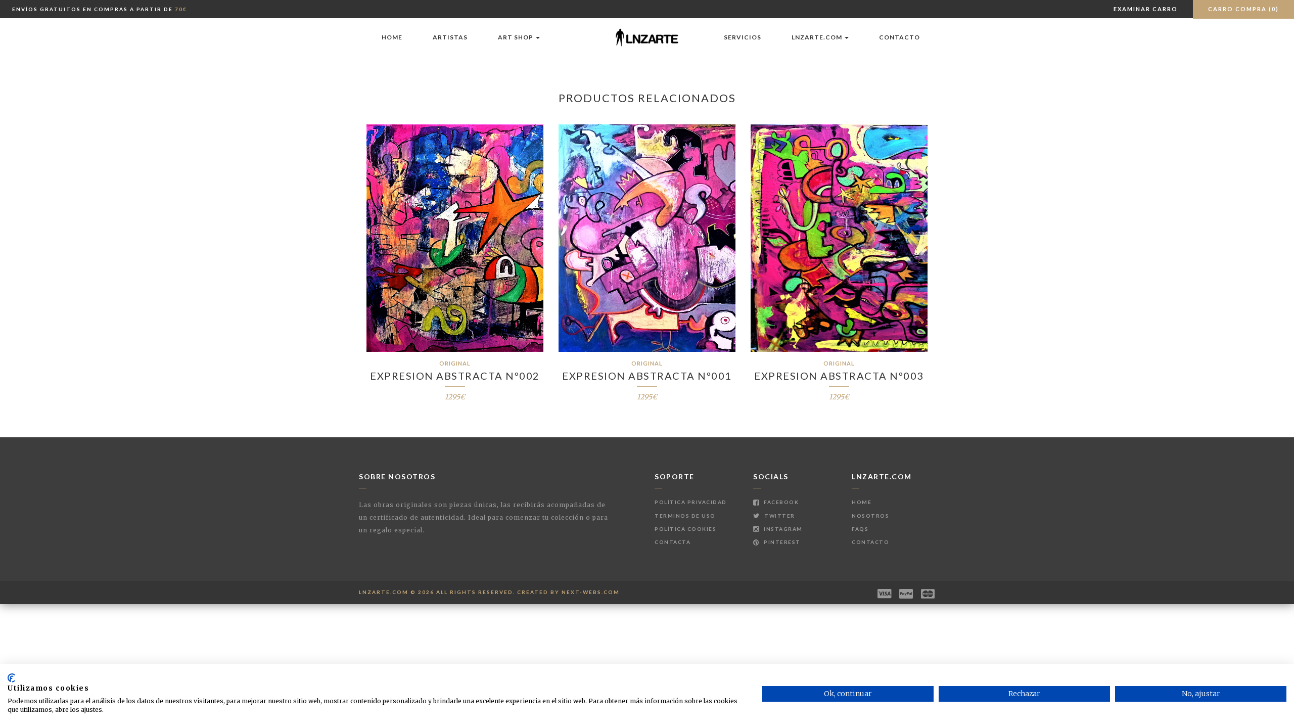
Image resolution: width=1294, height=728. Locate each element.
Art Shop (516, 37)
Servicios (742, 37)
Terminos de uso (685, 516)
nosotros (870, 516)
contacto (899, 37)
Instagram (782, 529)
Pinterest (781, 542)
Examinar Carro (1146, 9)
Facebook (780, 502)
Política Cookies (685, 529)
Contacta (672, 542)
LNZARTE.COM (818, 37)
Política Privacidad (691, 502)
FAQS (860, 529)
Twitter (779, 516)
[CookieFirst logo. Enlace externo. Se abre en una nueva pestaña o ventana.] (11, 677)
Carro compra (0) (1243, 9)
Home (392, 37)
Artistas (450, 37)
